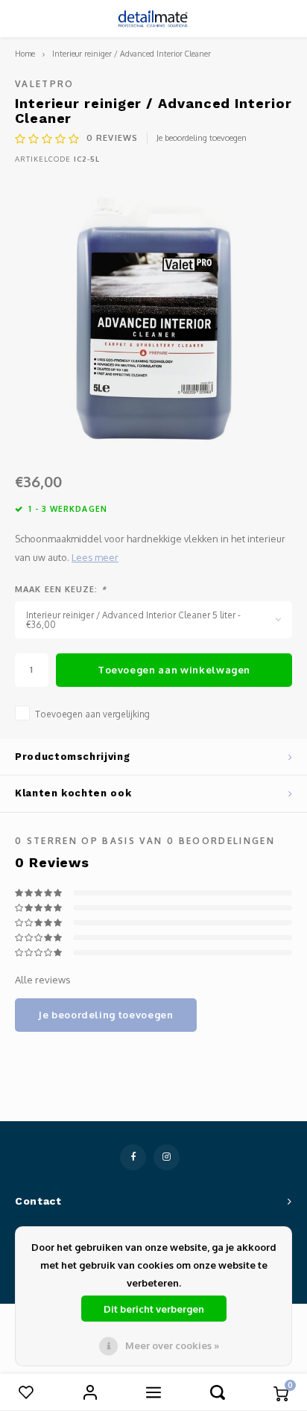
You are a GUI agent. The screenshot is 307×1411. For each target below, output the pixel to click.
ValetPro (45, 83)
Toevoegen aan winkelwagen (174, 670)
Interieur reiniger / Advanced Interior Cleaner (131, 53)
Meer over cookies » (172, 1345)
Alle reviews (43, 980)
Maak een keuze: (61, 589)
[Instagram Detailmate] (167, 1157)
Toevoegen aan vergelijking (92, 714)
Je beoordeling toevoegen (201, 138)
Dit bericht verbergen (154, 1309)
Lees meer (95, 557)
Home (25, 53)
